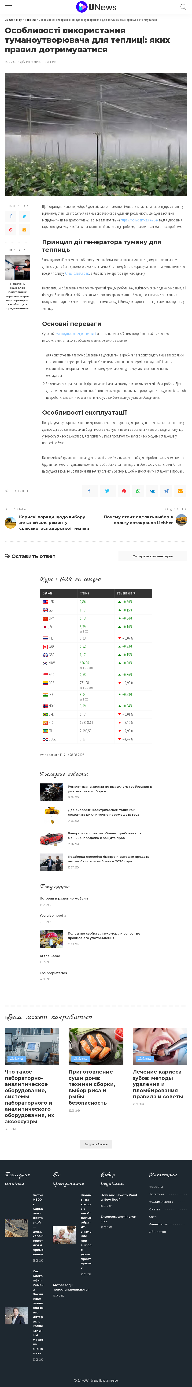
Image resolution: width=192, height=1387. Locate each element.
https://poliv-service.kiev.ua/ (139, 220)
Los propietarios (53, 973)
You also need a (53, 915)
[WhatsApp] (138, 491)
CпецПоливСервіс (77, 273)
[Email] (24, 229)
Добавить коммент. (30, 61)
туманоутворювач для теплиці (75, 333)
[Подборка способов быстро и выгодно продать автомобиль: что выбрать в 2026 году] (51, 862)
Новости (16, 1059)
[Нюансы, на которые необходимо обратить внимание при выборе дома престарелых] (64, 1235)
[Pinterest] (10, 229)
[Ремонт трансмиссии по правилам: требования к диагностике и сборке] (51, 792)
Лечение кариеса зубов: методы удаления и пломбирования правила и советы (158, 1084)
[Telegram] (166, 491)
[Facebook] (10, 216)
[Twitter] (24, 216)
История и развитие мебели (64, 898)
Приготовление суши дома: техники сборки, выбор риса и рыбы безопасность (92, 1087)
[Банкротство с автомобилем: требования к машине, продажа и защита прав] (51, 839)
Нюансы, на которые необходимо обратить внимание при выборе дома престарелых (86, 1231)
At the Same (50, 956)
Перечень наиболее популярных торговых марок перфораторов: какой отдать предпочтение (18, 296)
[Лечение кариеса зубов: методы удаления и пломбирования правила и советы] (160, 1046)
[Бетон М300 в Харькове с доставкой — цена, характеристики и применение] (16, 1228)
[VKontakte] (152, 491)
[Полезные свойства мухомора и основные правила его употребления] (51, 939)
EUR (62, 755)
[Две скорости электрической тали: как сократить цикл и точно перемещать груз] (51, 815)
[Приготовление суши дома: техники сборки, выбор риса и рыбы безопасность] (96, 1046)
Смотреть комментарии (153, 556)
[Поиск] (182, 7)
